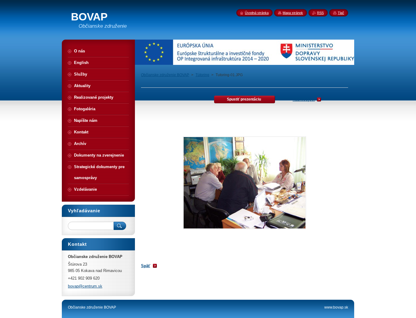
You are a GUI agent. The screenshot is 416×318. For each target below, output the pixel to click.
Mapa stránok (293, 13)
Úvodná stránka (257, 13)
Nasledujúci (304, 99)
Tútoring (202, 75)
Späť (145, 265)
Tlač (341, 13)
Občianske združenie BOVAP (165, 75)
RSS (320, 13)
